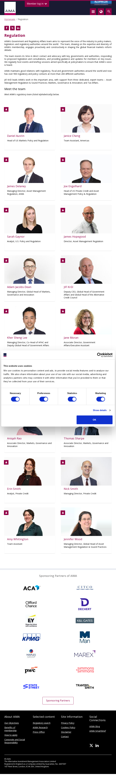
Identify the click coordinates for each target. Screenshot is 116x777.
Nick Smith (71, 489)
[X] (91, 745)
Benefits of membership (10, 729)
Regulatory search (41, 722)
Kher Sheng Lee (17, 337)
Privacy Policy (67, 722)
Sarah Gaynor (16, 236)
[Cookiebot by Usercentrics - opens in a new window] (99, 355)
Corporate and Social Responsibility (14, 741)
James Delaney (16, 186)
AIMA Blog (94, 726)
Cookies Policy (68, 727)
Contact (65, 736)
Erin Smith (14, 489)
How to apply (10, 735)
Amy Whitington (17, 539)
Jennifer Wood (73, 539)
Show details (100, 410)
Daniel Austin (15, 136)
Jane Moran (71, 337)
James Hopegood (75, 236)
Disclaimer (66, 732)
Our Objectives (11, 722)
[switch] (43, 399)
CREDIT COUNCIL (101, 3)
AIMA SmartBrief (97, 730)
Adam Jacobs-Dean (19, 287)
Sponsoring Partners (58, 700)
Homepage (9, 19)
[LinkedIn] (97, 745)
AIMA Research (40, 727)
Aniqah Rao (14, 438)
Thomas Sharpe (74, 438)
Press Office (39, 732)
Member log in (35, 3)
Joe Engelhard (73, 186)
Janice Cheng (72, 136)
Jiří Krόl (68, 287)
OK (94, 419)
